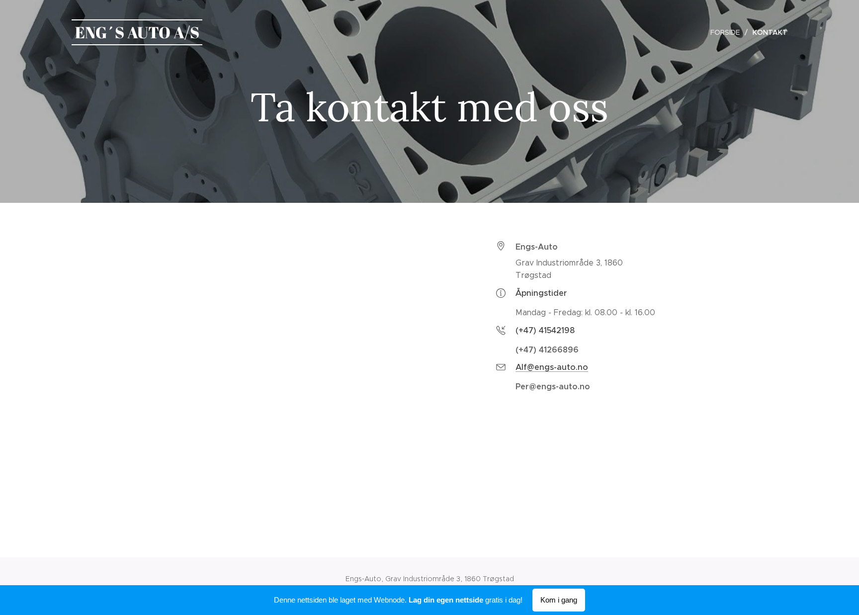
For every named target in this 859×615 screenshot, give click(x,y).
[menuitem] (728, 32)
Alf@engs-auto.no (551, 367)
